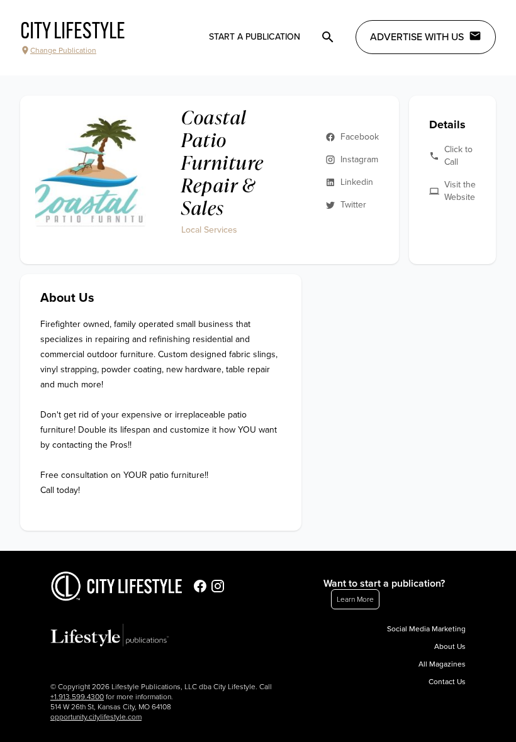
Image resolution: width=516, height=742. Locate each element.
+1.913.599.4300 (77, 696)
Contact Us (447, 681)
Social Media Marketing (426, 628)
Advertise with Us (417, 37)
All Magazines (442, 664)
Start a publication (254, 36)
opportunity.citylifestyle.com (96, 716)
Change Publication (63, 50)
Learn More (355, 599)
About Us (450, 646)
